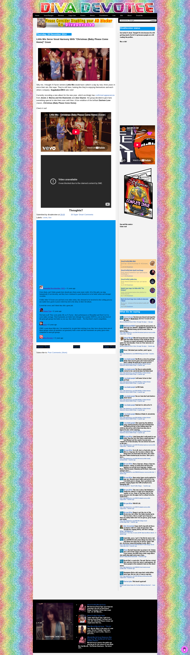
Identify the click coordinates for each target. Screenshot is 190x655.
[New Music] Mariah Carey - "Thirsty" (99, 626)
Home (37, 15)
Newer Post (43, 346)
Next (71, 622)
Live (114, 15)
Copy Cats (72, 15)
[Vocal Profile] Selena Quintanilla (129, 556)
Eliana (126, 550)
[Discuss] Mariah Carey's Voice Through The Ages (133, 322)
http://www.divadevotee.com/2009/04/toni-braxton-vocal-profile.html (135, 567)
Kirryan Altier (128, 436)
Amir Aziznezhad (129, 526)
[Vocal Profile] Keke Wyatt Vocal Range (132, 270)
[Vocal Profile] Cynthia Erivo (129, 279)
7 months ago (130, 446)
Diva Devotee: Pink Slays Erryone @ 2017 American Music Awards (137, 533)
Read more (130, 267)
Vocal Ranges (48, 15)
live (49, 218)
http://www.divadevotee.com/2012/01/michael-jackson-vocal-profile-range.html (138, 333)
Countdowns (103, 15)
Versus (92, 15)
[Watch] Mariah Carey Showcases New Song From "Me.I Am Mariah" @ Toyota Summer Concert (99, 639)
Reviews (61, 15)
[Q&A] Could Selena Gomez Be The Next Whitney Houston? (135, 585)
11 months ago (131, 568)
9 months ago (133, 546)
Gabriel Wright (128, 338)
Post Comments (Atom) (57, 353)
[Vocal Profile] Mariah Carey (96, 605)
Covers (82, 15)
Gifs (121, 15)
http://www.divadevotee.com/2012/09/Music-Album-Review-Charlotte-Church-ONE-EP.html (135, 364)
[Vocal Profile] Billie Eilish (128, 261)
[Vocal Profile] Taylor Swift (96, 615)
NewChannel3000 (129, 326)
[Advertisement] (136, 82)
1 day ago (150, 322)
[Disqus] (76, 251)
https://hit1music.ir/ (126, 531)
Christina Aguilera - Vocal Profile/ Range (131, 486)
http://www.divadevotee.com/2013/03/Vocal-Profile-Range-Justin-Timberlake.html (137, 545)
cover (45, 218)
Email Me (139, 15)
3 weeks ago (151, 346)
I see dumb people (129, 359)
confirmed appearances (105, 95)
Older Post (109, 346)
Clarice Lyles (128, 581)
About (129, 15)
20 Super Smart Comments (82, 215)
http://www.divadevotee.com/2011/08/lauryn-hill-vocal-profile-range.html (136, 576)
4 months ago (141, 365)
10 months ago (142, 556)
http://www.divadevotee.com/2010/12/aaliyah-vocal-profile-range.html (135, 498)
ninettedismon (128, 317)
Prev (38, 622)
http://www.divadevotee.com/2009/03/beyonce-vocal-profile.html (137, 472)
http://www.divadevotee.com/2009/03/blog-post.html (134, 353)
